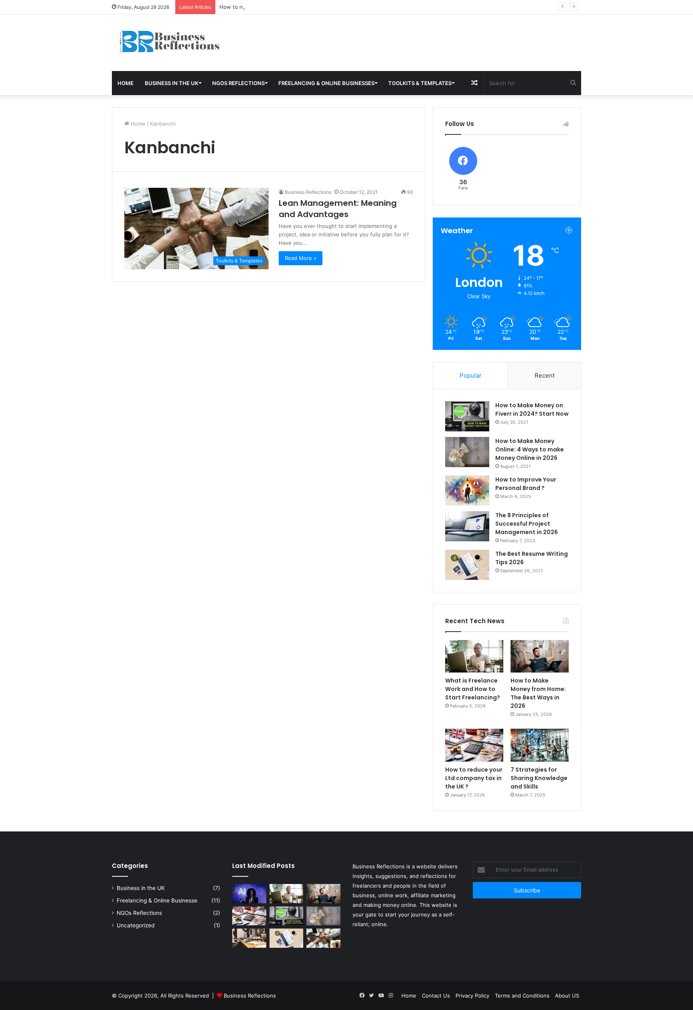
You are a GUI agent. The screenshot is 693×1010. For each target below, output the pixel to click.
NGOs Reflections (238, 83)
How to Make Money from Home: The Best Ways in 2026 (538, 693)
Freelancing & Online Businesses (326, 83)
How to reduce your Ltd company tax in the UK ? (280, 7)
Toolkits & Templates (420, 83)
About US (567, 995)
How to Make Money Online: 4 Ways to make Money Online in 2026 (529, 449)
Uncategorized (135, 925)
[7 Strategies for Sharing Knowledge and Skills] (540, 745)
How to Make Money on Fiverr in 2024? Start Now (532, 409)
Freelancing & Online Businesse (157, 900)
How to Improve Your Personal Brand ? (525, 484)
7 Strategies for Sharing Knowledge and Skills (539, 778)
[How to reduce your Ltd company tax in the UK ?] (474, 745)
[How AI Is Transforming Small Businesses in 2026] (249, 893)
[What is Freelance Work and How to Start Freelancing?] (474, 656)
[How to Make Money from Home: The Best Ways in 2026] (540, 656)
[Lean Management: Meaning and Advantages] (323, 938)
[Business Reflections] (186, 42)
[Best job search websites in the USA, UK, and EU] (249, 938)
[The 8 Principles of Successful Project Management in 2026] (467, 526)
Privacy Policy (472, 995)
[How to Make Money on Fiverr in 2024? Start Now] (467, 416)
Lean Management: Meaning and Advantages (338, 208)
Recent (545, 375)
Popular (471, 375)
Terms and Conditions (522, 995)
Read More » (300, 258)
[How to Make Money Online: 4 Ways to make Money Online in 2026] (467, 452)
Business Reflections (308, 192)
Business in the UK (172, 83)
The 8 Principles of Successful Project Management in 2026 (526, 523)
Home (126, 83)
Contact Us (436, 995)
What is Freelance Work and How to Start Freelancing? (472, 689)
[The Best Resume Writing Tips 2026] (467, 565)
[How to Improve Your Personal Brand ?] (467, 491)
